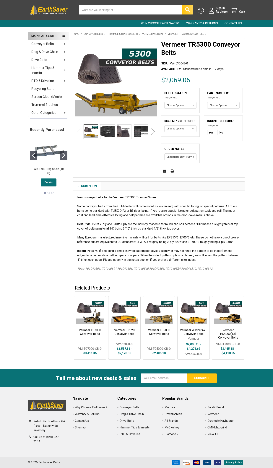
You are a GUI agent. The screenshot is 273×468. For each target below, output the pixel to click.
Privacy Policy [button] (234, 462)
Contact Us (233, 23)
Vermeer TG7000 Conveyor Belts (90, 332)
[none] (116, 81)
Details (49, 182)
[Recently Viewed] (201, 11)
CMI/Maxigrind (217, 427)
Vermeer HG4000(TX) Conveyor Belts (228, 333)
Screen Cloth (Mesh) (46, 97)
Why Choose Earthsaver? (160, 23)
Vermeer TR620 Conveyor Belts (124, 332)
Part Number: (218, 95)
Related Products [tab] (92, 288)
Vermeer (213, 414)
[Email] (164, 171)
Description (87, 186)
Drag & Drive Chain (44, 52)
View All (212, 434)
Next (153, 131)
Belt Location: (175, 95)
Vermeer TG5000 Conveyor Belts (159, 332)
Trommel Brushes (44, 105)
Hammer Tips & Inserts (42, 70)
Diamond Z (172, 434)
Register (222, 11)
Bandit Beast (215, 407)
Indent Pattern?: (220, 123)
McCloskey (172, 427)
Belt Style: (180, 121)
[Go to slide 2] (63, 155)
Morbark (170, 407)
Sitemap (80, 427)
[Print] (172, 171)
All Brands (171, 420)
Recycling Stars (42, 89)
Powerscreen (173, 414)
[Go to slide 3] (52, 193)
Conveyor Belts (42, 44)
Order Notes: (174, 149)
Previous (78, 131)
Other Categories (43, 113)
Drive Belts (39, 60)
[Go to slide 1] (33, 155)
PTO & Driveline (42, 81)
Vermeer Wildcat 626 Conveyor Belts (193, 332)
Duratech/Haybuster (220, 420)
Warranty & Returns (202, 23)
